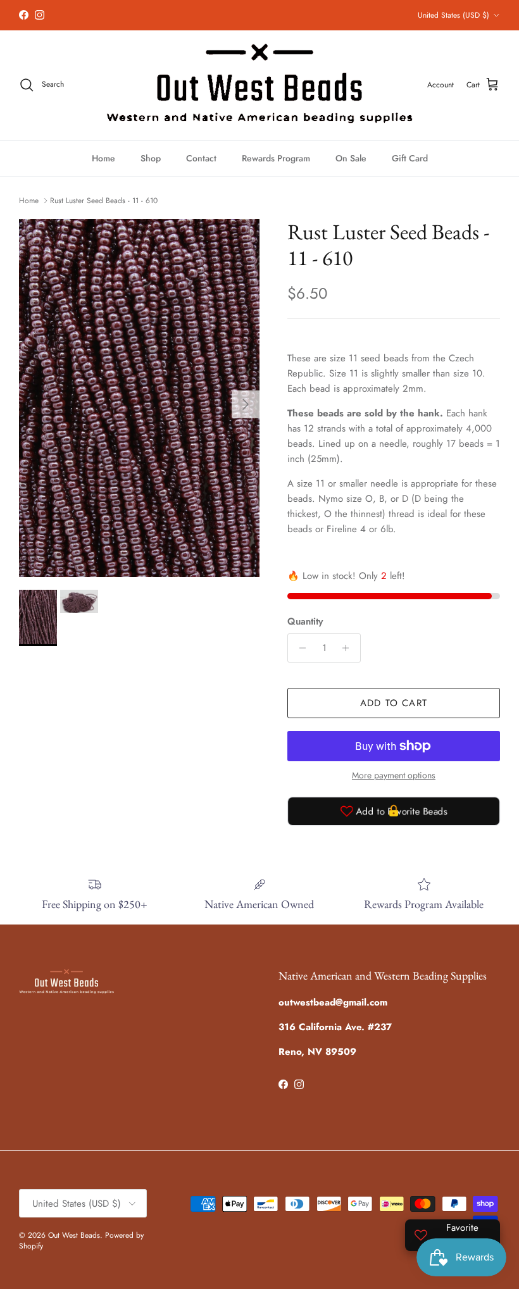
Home (103, 158)
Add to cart (393, 703)
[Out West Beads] (259, 85)
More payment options (393, 775)
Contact (201, 158)
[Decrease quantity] (299, 648)
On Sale (350, 158)
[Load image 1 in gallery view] (139, 398)
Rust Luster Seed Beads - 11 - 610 (104, 200)
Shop (151, 158)
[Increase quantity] (349, 648)
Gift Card (410, 158)
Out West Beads (74, 1235)
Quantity (305, 621)
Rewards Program (276, 158)
